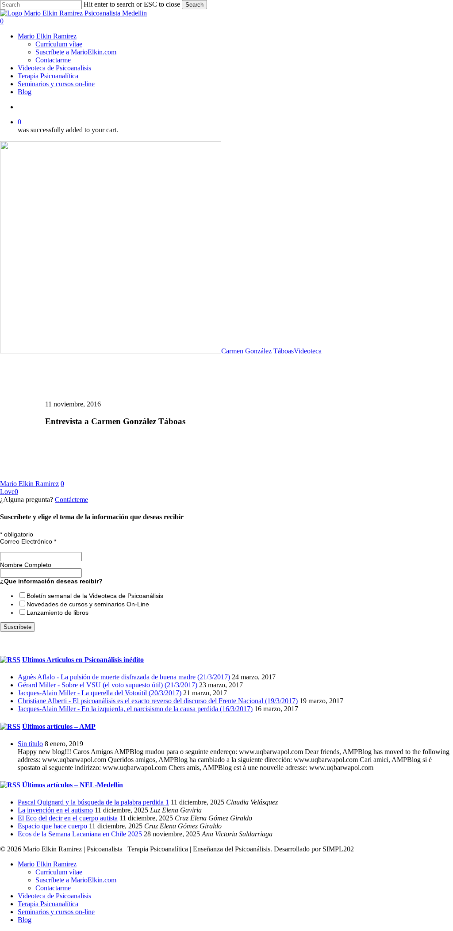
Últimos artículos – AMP (59, 726)
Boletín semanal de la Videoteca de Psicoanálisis (95, 595)
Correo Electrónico (28, 541)
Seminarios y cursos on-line (56, 912)
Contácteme (71, 499)
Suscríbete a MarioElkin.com (75, 880)
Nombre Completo (25, 564)
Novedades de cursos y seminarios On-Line (88, 604)
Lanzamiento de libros (57, 612)
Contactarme (53, 888)
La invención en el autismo (55, 810)
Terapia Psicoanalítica (48, 904)
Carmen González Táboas (257, 351)
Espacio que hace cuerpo (52, 826)
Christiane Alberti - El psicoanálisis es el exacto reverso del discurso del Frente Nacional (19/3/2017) (158, 701)
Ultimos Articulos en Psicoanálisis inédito (83, 659)
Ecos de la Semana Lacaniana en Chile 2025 (80, 834)
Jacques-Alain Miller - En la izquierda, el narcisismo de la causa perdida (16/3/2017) (135, 709)
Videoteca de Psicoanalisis (54, 896)
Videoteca (308, 351)
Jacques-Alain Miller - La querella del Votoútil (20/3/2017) (99, 693)
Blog (24, 919)
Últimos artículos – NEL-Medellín (72, 785)
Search (194, 4)
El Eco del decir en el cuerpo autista (68, 818)
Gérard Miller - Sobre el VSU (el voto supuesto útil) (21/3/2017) (107, 685)
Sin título (30, 743)
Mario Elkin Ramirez (29, 483)
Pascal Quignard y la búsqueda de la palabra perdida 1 (93, 802)
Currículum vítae (58, 872)
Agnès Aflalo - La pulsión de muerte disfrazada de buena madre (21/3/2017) (124, 677)
